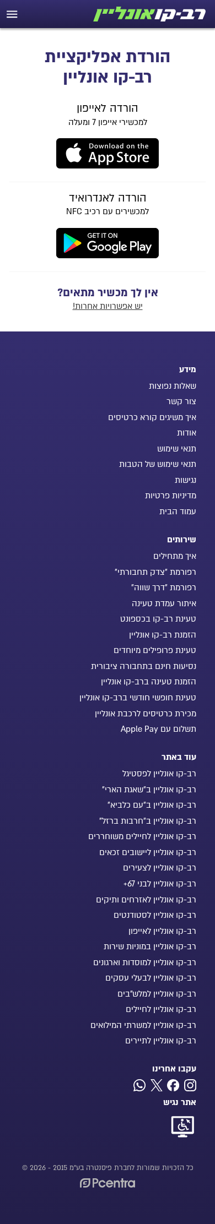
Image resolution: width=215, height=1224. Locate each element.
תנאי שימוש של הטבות (157, 464)
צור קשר (181, 401)
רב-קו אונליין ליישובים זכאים (147, 852)
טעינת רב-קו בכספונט (158, 618)
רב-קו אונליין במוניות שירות (150, 946)
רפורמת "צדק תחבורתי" (155, 572)
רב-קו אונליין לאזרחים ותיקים (146, 899)
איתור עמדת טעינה (164, 603)
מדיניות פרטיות (170, 495)
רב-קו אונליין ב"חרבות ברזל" (147, 820)
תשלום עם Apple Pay (158, 729)
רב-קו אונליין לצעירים (159, 867)
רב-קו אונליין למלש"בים (156, 993)
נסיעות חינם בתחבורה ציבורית (143, 666)
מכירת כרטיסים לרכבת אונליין (145, 713)
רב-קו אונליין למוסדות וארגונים (144, 962)
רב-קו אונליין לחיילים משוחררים (142, 836)
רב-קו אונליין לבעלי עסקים (150, 977)
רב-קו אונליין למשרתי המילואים (143, 1025)
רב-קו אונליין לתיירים (160, 1040)
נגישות (185, 480)
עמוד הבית (177, 511)
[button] (12, 14)
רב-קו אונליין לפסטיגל (159, 773)
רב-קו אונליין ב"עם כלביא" (152, 804)
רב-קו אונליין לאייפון (162, 931)
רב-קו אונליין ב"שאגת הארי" (149, 789)
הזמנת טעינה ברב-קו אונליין (148, 681)
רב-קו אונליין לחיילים (161, 1009)
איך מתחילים (174, 556)
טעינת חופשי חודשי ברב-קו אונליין (137, 697)
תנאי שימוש (176, 448)
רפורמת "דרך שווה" (163, 587)
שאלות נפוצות (172, 385)
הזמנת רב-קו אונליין (162, 634)
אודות (186, 432)
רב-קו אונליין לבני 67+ (159, 883)
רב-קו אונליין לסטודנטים (155, 915)
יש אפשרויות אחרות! (108, 306)
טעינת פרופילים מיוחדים (155, 650)
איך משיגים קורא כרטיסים (152, 417)
